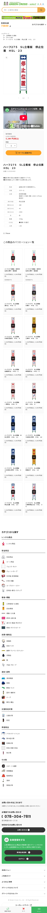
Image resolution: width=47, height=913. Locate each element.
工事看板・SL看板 (11, 35)
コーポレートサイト (22, 905)
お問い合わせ (22, 830)
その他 (11, 222)
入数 (10, 226)
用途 (10, 187)
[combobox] (19, 9)
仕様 (10, 194)
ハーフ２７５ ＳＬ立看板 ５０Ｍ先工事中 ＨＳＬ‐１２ (34, 436)
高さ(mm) (11, 212)
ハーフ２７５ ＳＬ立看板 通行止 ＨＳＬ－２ (12, 304)
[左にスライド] (18, 98)
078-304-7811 (17, 816)
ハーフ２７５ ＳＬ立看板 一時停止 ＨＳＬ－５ (12, 403)
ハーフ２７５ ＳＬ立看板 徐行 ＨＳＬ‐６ (33, 403)
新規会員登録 (21, 852)
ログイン (22, 859)
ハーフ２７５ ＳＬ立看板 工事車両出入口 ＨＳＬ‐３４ (34, 504)
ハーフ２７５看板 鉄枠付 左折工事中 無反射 (13, 270)
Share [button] (8, 233)
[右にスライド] (28, 98)
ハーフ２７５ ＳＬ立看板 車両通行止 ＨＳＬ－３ (33, 370)
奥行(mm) (10, 208)
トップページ (5, 33)
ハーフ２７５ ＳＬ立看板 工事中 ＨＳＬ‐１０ (33, 337)
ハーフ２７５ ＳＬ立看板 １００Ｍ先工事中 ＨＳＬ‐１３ (13, 470)
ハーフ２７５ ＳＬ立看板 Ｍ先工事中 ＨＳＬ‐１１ (13, 436)
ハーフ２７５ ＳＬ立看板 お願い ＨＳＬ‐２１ (33, 304)
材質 (10, 190)
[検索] (41, 9)
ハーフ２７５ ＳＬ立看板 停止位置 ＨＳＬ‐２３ (12, 504)
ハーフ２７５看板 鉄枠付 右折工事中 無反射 (34, 270)
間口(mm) (10, 205)
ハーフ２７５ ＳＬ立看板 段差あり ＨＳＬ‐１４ (33, 469)
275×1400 (9, 37)
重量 (10, 219)
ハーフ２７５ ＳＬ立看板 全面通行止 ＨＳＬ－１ (12, 370)
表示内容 (10, 201)
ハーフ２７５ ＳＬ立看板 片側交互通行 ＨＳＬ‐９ (12, 337)
